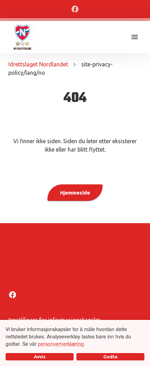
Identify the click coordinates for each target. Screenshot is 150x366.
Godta (110, 356)
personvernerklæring (61, 343)
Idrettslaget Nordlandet (38, 64)
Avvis (40, 356)
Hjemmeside (75, 193)
